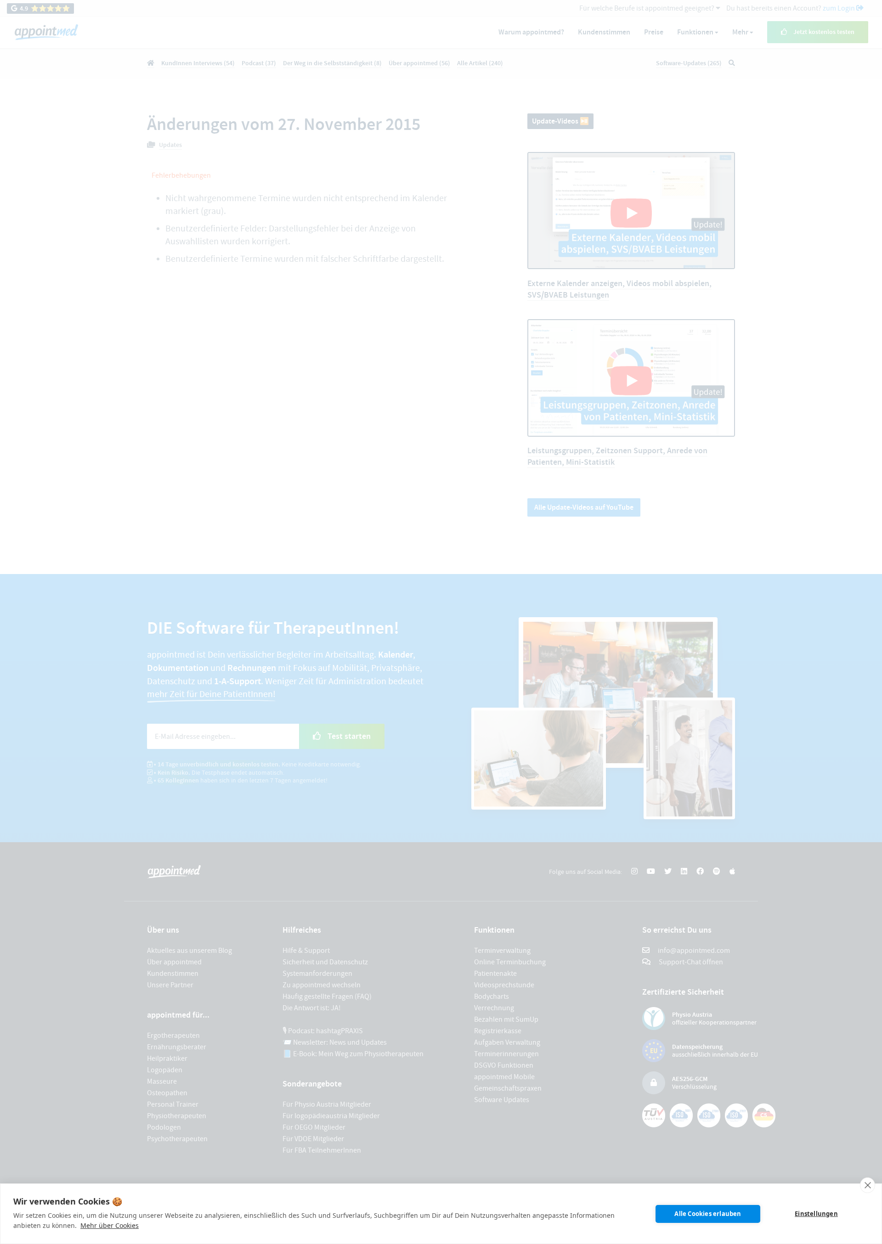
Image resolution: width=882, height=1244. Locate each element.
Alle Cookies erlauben (707, 1214)
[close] (867, 1185)
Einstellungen (816, 1214)
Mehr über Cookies (109, 1225)
